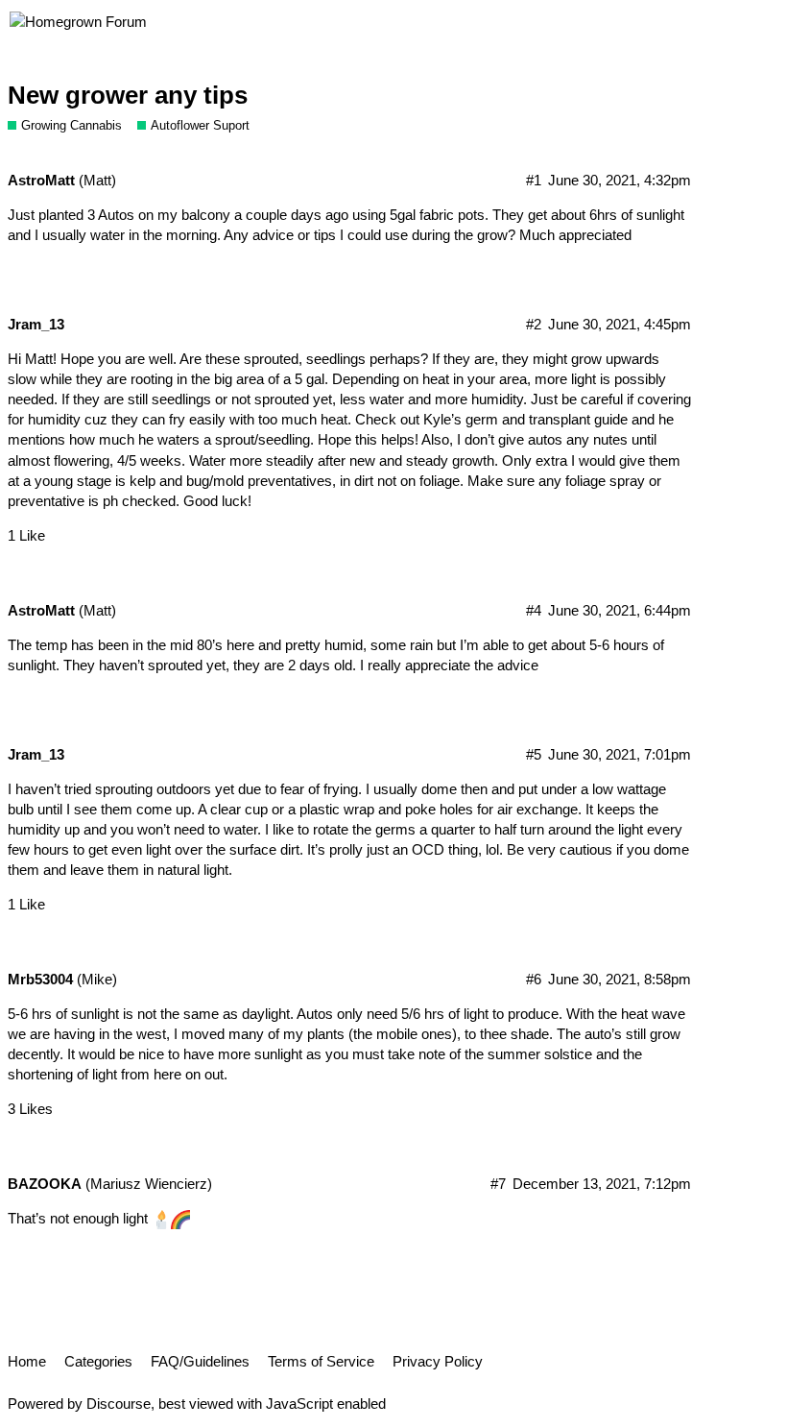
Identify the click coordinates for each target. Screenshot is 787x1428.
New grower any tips (128, 95)
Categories (98, 1361)
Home (27, 1361)
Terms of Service (321, 1361)
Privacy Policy (438, 1361)
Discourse (118, 1403)
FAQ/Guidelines (200, 1361)
